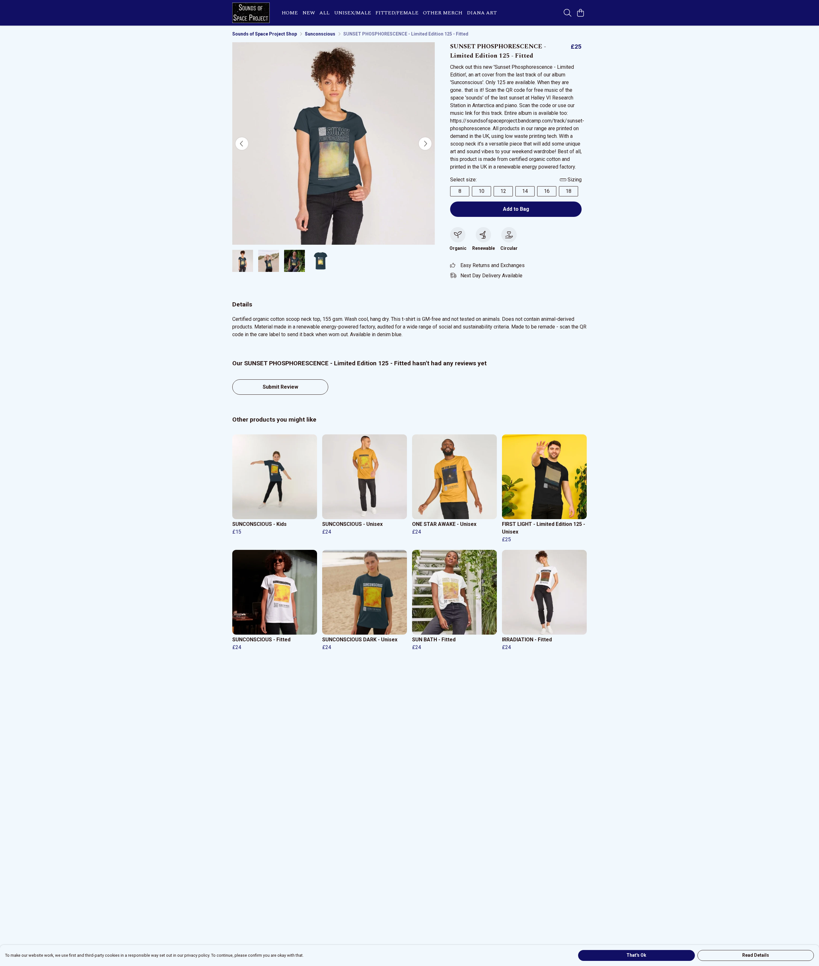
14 (525, 191)
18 (568, 191)
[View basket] (580, 12)
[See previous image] (241, 143)
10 (481, 191)
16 (547, 191)
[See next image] (425, 143)
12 (503, 191)
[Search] (567, 12)
